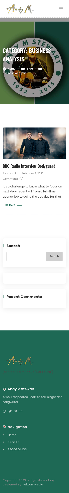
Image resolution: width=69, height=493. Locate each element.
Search (13, 245)
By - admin (10, 173)
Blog (30, 68)
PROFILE (13, 442)
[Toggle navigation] (61, 8)
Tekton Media (32, 484)
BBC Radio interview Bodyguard (29, 166)
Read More (9, 205)
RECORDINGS (17, 449)
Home (11, 68)
